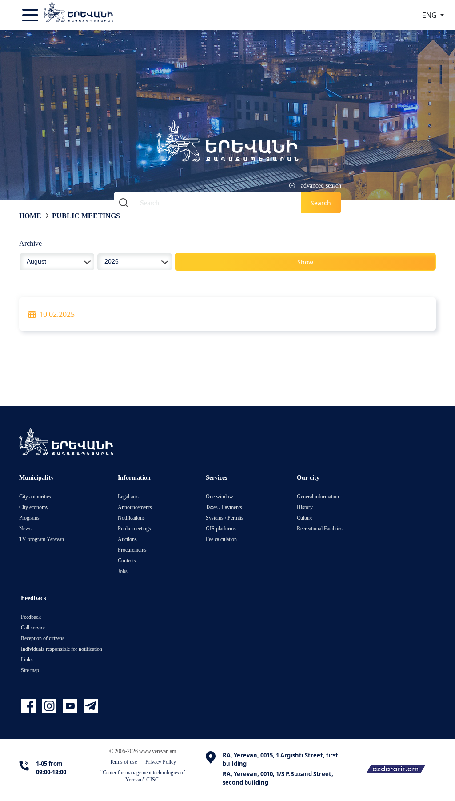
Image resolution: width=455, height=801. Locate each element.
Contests (127, 560)
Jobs (123, 571)
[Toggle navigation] (31, 15)
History (305, 507)
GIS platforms (221, 528)
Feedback (31, 617)
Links (27, 659)
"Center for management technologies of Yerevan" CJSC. (142, 776)
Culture (304, 517)
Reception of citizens (42, 638)
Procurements (132, 549)
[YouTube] (71, 706)
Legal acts (128, 496)
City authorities (35, 496)
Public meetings (86, 215)
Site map (30, 670)
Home (30, 215)
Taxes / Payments (224, 507)
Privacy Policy (160, 761)
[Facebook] (29, 706)
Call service (33, 627)
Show (305, 262)
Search (321, 203)
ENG (430, 15)
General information (318, 496)
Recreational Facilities (320, 528)
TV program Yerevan (41, 539)
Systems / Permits (224, 517)
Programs (29, 517)
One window (219, 496)
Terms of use (123, 761)
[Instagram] (50, 706)
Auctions (127, 539)
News (25, 528)
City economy (33, 507)
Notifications (131, 517)
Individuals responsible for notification (61, 649)
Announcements (135, 507)
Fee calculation (221, 539)
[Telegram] (90, 706)
